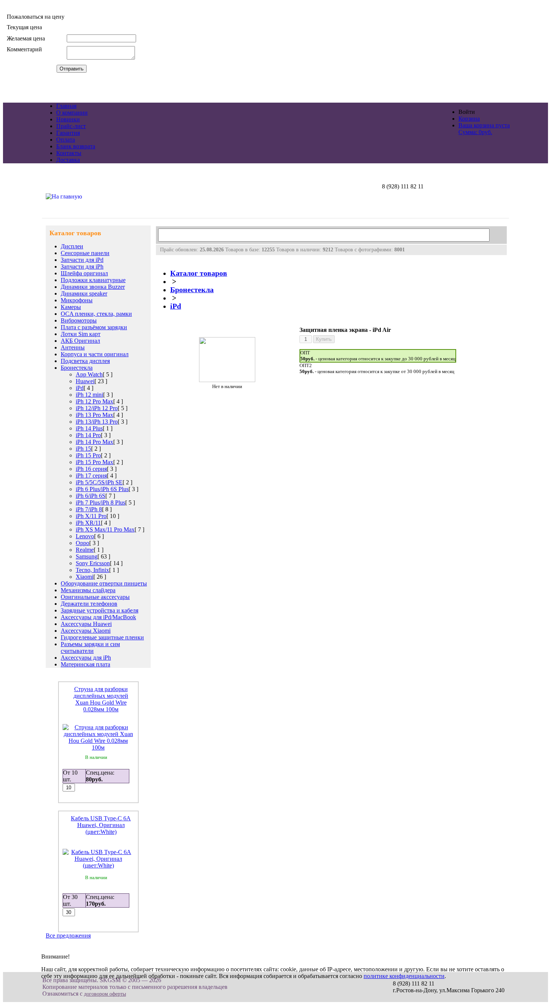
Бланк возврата (75, 146)
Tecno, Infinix (92, 570)
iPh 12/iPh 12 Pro (97, 408)
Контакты (68, 153)
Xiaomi (84, 576)
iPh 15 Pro (88, 455)
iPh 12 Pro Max (94, 401)
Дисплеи (72, 246)
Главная (66, 106)
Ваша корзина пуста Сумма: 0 (484, 128)
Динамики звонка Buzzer (93, 287)
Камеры (71, 307)
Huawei (85, 381)
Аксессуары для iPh (86, 657)
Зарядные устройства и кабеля (99, 610)
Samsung (86, 556)
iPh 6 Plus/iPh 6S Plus (102, 489)
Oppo (82, 543)
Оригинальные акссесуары (95, 597)
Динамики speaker (84, 293)
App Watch (89, 374)
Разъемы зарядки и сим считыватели (90, 647)
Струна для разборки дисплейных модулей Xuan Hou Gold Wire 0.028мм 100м (100, 699)
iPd (80, 388)
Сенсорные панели (85, 253)
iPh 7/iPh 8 (89, 509)
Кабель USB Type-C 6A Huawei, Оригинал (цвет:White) (101, 825)
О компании (72, 112)
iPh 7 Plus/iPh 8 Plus (100, 502)
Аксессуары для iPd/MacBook (98, 617)
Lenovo (85, 536)
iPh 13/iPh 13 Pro (97, 421)
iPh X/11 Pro (91, 516)
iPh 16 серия (91, 469)
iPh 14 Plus (89, 428)
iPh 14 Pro (88, 435)
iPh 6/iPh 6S (90, 496)
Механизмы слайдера (88, 590)
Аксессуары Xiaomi (86, 630)
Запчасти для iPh (82, 266)
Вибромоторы (79, 320)
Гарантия (68, 133)
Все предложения (68, 935)
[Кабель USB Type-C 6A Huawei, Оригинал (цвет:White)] (98, 865)
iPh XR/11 (88, 523)
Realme (85, 550)
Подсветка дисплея (85, 361)
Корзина (469, 118)
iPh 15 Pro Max (94, 462)
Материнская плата (85, 664)
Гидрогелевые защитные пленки (102, 637)
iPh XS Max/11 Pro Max (105, 529)
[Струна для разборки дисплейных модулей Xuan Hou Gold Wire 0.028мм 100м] (98, 747)
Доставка (68, 160)
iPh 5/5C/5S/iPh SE (99, 482)
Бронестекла (77, 367)
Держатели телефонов (89, 603)
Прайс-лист (71, 126)
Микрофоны (77, 300)
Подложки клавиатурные (93, 280)
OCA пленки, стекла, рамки (96, 314)
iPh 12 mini (89, 394)
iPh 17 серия (91, 475)
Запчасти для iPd (82, 260)
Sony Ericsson (93, 563)
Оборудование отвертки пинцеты (104, 583)
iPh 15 (83, 448)
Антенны (73, 347)
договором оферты (105, 994)
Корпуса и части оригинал (95, 354)
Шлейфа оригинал (84, 273)
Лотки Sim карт (80, 334)
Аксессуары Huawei (86, 624)
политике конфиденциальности (404, 976)
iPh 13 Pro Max (94, 415)
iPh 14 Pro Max (94, 442)
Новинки (68, 119)
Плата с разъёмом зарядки (94, 327)
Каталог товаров (198, 273)
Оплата (65, 139)
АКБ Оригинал (80, 340)
